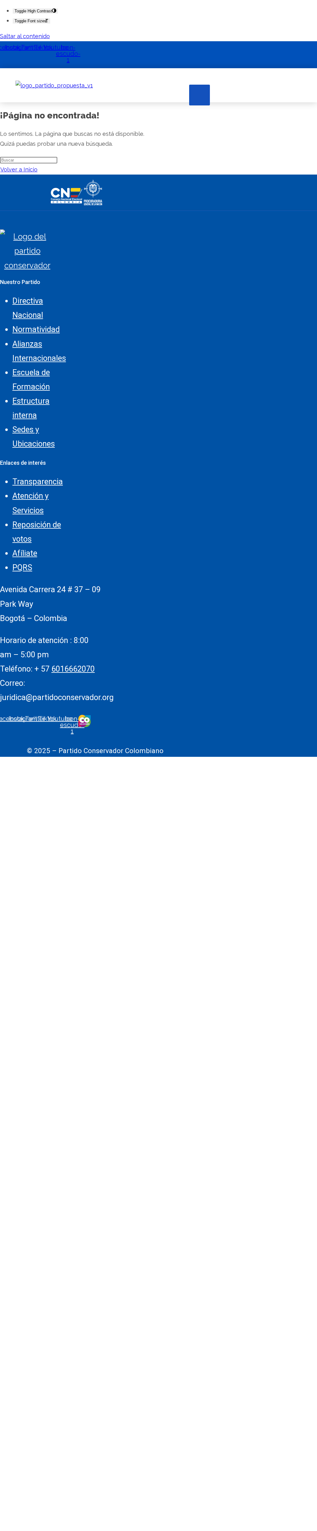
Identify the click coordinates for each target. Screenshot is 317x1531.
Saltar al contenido (25, 36)
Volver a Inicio (18, 169)
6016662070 (73, 668)
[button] (199, 95)
